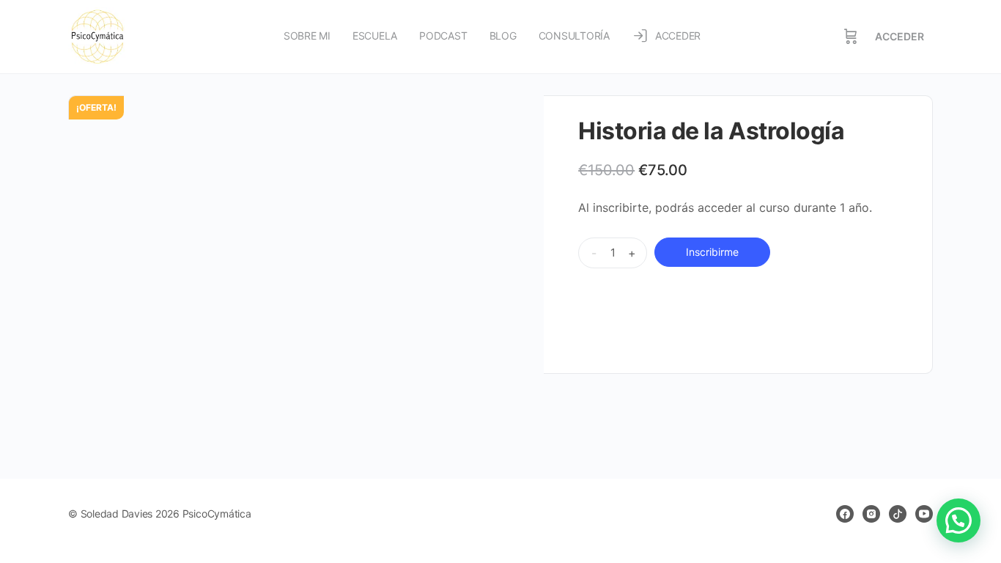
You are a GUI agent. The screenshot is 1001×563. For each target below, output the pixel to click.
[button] (958, 520)
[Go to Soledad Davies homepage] (97, 35)
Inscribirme (712, 252)
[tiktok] (897, 514)
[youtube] (924, 514)
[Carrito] (850, 36)
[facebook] (845, 514)
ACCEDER (899, 36)
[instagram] (871, 514)
